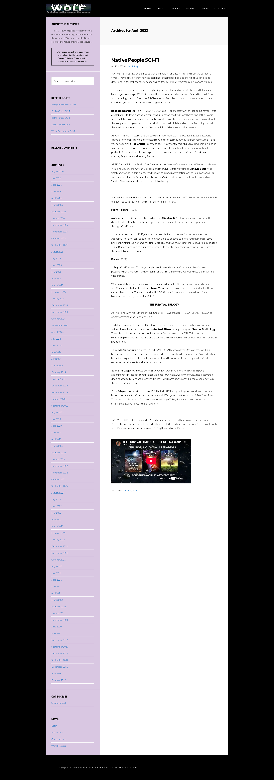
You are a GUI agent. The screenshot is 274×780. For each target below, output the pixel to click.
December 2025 (59, 224)
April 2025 (56, 278)
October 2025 (58, 238)
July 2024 (56, 338)
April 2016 (56, 673)
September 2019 (59, 646)
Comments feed (59, 739)
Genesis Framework (107, 767)
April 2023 (56, 439)
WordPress (124, 767)
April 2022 (56, 519)
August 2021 (57, 566)
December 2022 (59, 465)
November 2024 (59, 312)
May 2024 (56, 352)
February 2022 (58, 532)
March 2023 (57, 445)
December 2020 (59, 619)
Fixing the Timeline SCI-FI (63, 104)
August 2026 (57, 171)
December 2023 (59, 385)
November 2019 (59, 640)
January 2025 (58, 298)
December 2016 (59, 666)
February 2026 (58, 211)
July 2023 (56, 419)
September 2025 (59, 245)
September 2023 (59, 405)
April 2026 (56, 198)
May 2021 (56, 586)
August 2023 (57, 412)
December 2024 (59, 305)
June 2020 (56, 626)
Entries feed (57, 732)
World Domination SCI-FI (63, 131)
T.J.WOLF (68, 9)
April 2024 (56, 358)
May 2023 (56, 432)
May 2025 (56, 271)
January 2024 (58, 378)
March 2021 (57, 599)
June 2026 (56, 184)
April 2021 (56, 593)
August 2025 (57, 251)
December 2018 (59, 653)
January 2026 (58, 218)
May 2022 (56, 512)
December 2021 (59, 546)
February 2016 (58, 680)
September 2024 (59, 325)
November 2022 (59, 472)
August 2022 (57, 492)
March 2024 (57, 365)
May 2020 (56, 633)
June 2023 (56, 425)
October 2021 (58, 559)
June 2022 (56, 506)
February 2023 (58, 452)
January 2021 (58, 613)
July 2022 (56, 499)
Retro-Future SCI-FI (61, 117)
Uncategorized (131, 490)
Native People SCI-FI (135, 60)
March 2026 (57, 204)
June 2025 (56, 265)
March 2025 (57, 285)
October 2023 (58, 399)
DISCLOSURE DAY (60, 124)
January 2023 (58, 459)
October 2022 (58, 479)
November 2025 (59, 231)
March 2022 (57, 526)
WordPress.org (58, 745)
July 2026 (56, 178)
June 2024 (56, 345)
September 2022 (59, 486)
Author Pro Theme (85, 767)
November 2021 (59, 553)
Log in (54, 725)
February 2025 (58, 291)
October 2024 (58, 318)
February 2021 (58, 606)
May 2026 (56, 191)
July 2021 (56, 573)
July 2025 (56, 258)
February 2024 (58, 372)
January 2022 (58, 539)
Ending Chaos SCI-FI (61, 111)
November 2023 (59, 392)
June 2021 (56, 579)
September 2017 (59, 660)
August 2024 (57, 332)
